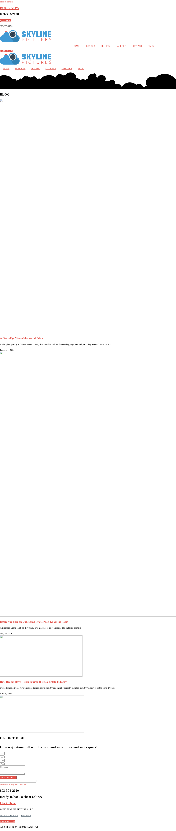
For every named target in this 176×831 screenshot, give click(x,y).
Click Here (8, 803)
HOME (76, 46)
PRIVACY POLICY (9, 815)
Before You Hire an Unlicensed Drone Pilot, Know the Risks (34, 621)
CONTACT (137, 46)
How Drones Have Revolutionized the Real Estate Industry (33, 681)
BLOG (151, 46)
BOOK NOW (9, 8)
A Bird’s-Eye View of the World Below (21, 338)
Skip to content (6, 2)
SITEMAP (26, 815)
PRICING (105, 46)
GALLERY (121, 46)
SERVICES (90, 46)
